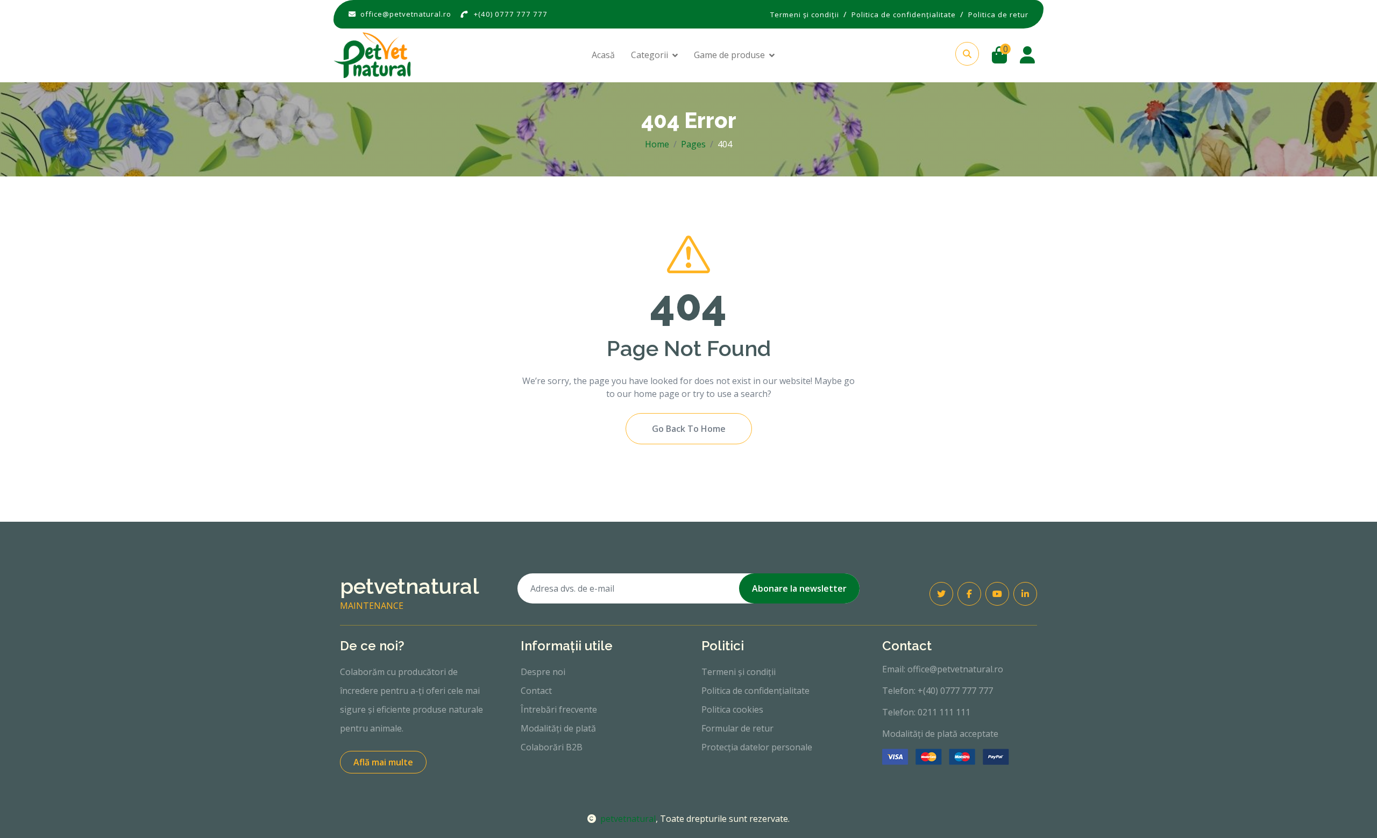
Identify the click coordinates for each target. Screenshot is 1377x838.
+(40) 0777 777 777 (511, 14)
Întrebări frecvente (559, 709)
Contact (536, 691)
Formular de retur (737, 728)
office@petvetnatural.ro (405, 14)
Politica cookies (732, 709)
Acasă (603, 55)
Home (657, 144)
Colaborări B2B (552, 747)
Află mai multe (383, 762)
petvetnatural (628, 819)
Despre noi (543, 672)
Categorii (649, 55)
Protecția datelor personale (756, 747)
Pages (693, 144)
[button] (967, 54)
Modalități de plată (558, 728)
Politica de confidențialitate (755, 691)
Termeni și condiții (738, 672)
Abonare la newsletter (799, 588)
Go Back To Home (689, 429)
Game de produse (729, 55)
